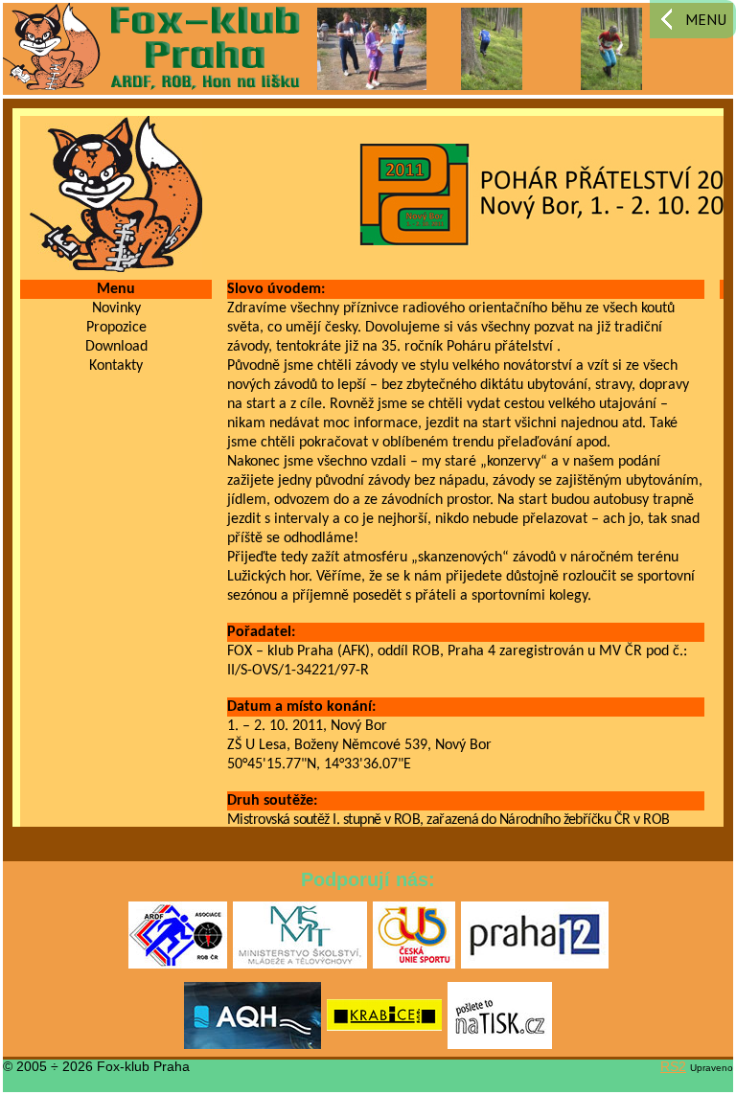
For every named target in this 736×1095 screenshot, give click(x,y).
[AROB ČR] (177, 964)
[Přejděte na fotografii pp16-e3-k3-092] (612, 48)
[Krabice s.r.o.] (384, 1045)
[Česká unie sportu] (414, 964)
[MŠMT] (300, 964)
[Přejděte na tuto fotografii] (371, 48)
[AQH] (252, 1045)
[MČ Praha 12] (535, 964)
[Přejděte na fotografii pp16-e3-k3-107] (492, 48)
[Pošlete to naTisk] (500, 1045)
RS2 (673, 1066)
